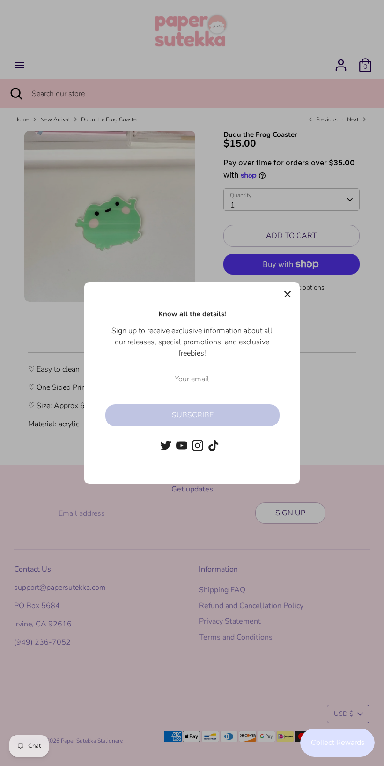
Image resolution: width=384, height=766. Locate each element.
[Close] (287, 294)
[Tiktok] (213, 445)
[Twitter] (165, 445)
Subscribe (193, 415)
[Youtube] (181, 445)
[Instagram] (197, 445)
